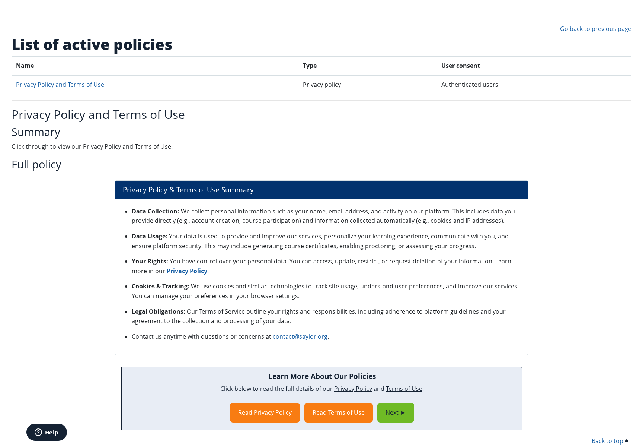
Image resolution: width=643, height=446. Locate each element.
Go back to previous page (595, 29)
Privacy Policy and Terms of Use (60, 84)
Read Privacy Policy (265, 412)
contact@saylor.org (300, 336)
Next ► (396, 412)
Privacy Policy (187, 271)
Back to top (608, 441)
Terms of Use (404, 389)
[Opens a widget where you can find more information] (46, 433)
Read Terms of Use (339, 412)
